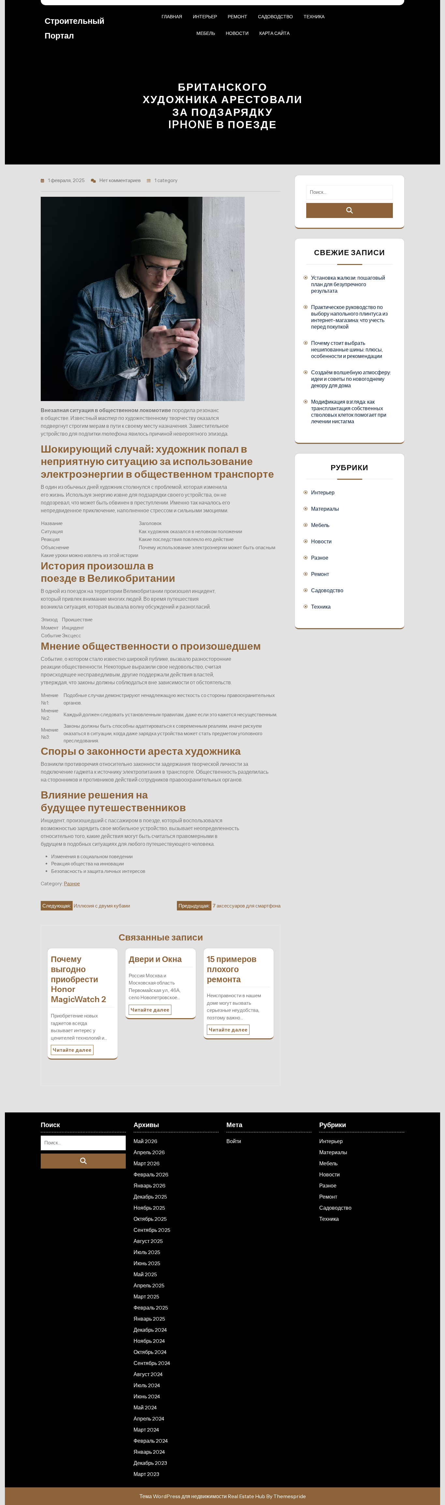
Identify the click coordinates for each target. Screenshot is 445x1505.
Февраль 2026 (151, 1174)
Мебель (205, 33)
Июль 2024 (147, 1385)
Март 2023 (146, 1474)
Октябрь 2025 (150, 1219)
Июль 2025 (147, 1252)
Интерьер (205, 17)
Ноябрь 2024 (149, 1341)
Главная (172, 17)
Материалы (325, 508)
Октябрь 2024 (150, 1352)
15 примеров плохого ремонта (231, 969)
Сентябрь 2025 (152, 1230)
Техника (314, 17)
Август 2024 (148, 1374)
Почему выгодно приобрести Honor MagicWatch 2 (78, 979)
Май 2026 (145, 1141)
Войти (233, 1141)
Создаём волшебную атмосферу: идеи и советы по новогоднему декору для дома (351, 379)
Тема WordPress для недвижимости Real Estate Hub (202, 1496)
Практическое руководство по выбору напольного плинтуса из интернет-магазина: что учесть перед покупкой (349, 317)
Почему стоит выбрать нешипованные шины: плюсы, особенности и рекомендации (347, 349)
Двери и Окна (155, 959)
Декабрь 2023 (150, 1463)
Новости (237, 33)
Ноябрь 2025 (149, 1207)
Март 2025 (146, 1296)
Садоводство (275, 17)
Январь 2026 (149, 1185)
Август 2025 (148, 1241)
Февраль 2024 (151, 1440)
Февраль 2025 (151, 1307)
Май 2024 (145, 1407)
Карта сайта (274, 33)
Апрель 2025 (149, 1285)
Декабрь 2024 (150, 1330)
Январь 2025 (149, 1318)
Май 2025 (145, 1274)
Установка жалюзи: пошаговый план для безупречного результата (348, 284)
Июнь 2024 (147, 1396)
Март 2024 (146, 1429)
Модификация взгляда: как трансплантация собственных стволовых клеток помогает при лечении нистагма (348, 411)
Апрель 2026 (149, 1152)
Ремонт (237, 17)
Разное (72, 883)
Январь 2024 (149, 1452)
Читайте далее (72, 1050)
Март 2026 (147, 1163)
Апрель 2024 (149, 1418)
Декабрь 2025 (150, 1196)
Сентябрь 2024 (152, 1363)
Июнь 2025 (147, 1263)
